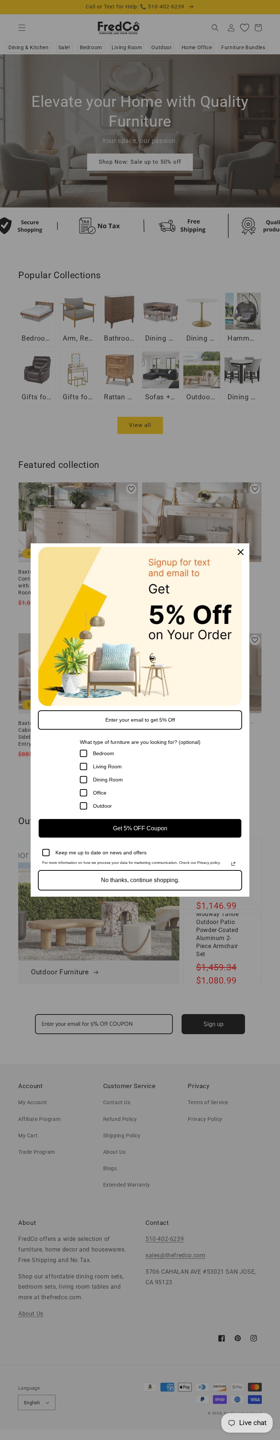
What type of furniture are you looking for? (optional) (140, 742)
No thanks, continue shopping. (140, 880)
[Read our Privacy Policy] (233, 863)
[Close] (240, 552)
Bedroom (103, 753)
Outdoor (102, 806)
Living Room (107, 766)
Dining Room (108, 780)
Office (99, 793)
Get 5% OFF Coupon (140, 828)
